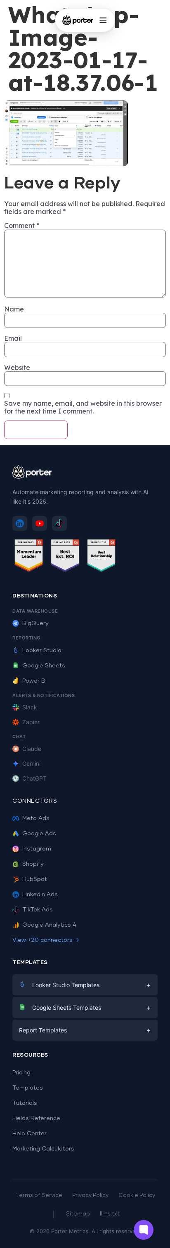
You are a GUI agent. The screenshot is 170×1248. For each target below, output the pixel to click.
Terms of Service (38, 1195)
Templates (27, 1088)
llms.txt (110, 1214)
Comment (21, 225)
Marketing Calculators (43, 1149)
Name (14, 309)
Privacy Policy (90, 1195)
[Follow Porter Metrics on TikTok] (59, 523)
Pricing (21, 1073)
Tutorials (24, 1103)
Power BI (34, 681)
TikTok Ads (37, 910)
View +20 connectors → (45, 940)
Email (13, 338)
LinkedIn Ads (40, 894)
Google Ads (39, 834)
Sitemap (78, 1214)
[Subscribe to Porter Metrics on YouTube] (39, 523)
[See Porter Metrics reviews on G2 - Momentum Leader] (28, 557)
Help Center (29, 1133)
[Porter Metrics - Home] (77, 20)
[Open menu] (102, 20)
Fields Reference (36, 1118)
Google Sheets (43, 666)
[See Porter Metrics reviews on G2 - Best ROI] (65, 557)
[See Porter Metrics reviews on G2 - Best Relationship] (101, 557)
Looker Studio (41, 650)
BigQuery (35, 623)
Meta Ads (36, 818)
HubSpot (34, 879)
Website (17, 367)
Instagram (36, 849)
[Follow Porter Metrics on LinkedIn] (19, 523)
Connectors (34, 801)
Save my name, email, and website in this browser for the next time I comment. (83, 407)
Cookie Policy (136, 1195)
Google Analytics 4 (49, 925)
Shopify (33, 864)
